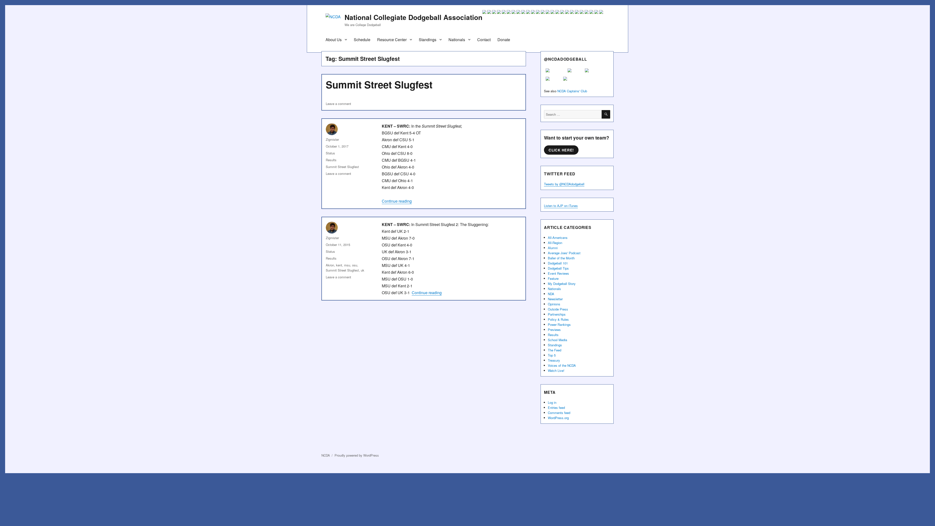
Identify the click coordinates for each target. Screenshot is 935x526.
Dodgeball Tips (558, 268)
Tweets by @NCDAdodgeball (564, 184)
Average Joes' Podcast (564, 253)
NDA (551, 293)
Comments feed (559, 412)
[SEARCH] (606, 114)
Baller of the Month (561, 258)
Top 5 (552, 355)
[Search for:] (573, 114)
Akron (330, 265)
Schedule (362, 39)
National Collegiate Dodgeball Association (413, 17)
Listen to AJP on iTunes (561, 205)
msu (347, 265)
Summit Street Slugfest (379, 84)
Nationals (457, 39)
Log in (552, 402)
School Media (557, 340)
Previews (554, 329)
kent (339, 265)
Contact (484, 39)
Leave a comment (338, 103)
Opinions (554, 304)
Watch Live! (556, 370)
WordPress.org (558, 417)
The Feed (554, 350)
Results (331, 160)
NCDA (325, 455)
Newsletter (555, 299)
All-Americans (558, 237)
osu (354, 265)
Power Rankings (559, 324)
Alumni (553, 247)
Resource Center (392, 39)
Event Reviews (558, 273)
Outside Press (558, 309)
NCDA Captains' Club (572, 91)
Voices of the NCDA (562, 365)
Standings (427, 39)
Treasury (554, 360)
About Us (334, 39)
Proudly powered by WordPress (357, 455)
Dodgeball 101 (558, 263)
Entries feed (556, 407)
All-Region (555, 242)
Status (330, 153)
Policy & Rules (558, 319)
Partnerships (557, 314)
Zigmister (332, 139)
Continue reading (397, 201)
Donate (503, 39)
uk (362, 270)
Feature (553, 278)
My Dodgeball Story (562, 283)
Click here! (561, 150)
